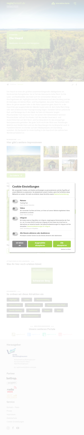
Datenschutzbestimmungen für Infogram (38, 226)
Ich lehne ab (19, 244)
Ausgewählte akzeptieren (40, 244)
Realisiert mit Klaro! (66, 249)
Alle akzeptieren (62, 244)
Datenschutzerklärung (61, 194)
